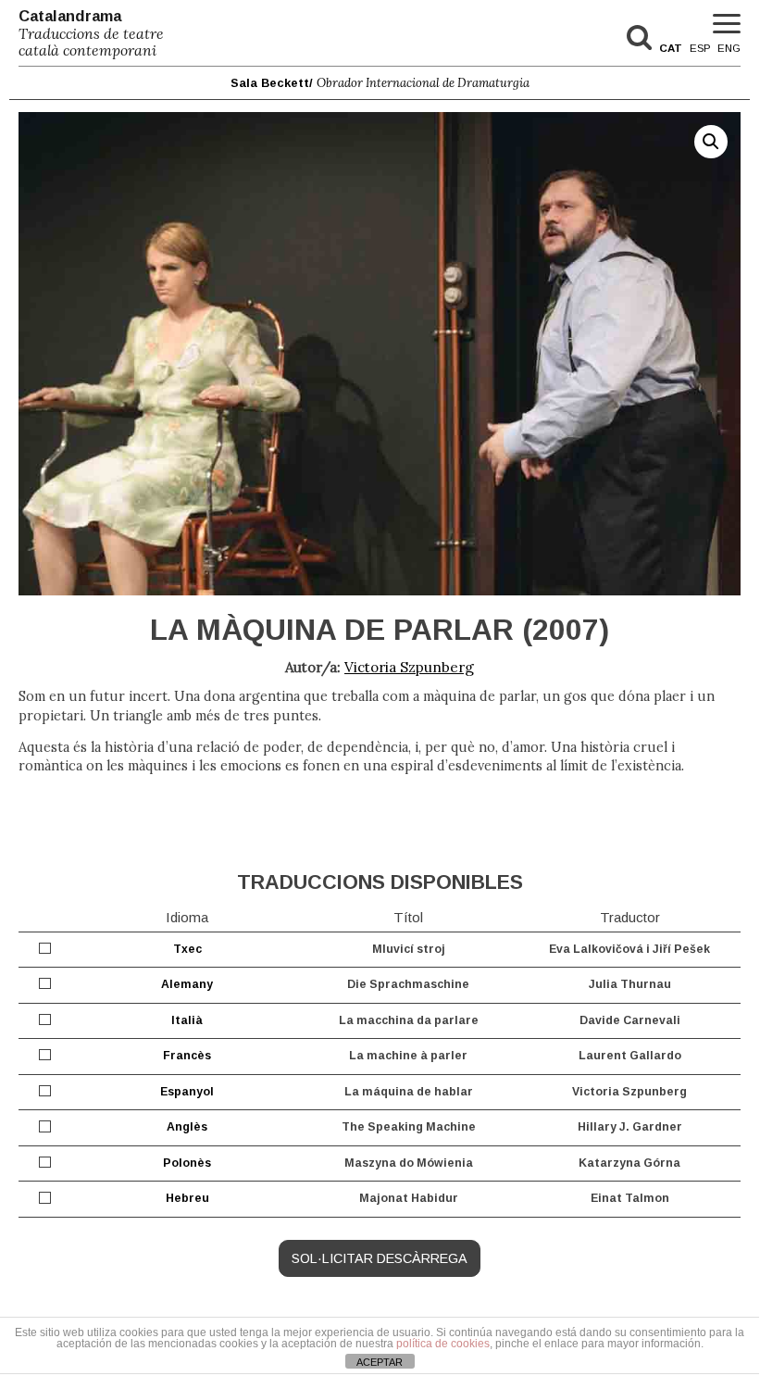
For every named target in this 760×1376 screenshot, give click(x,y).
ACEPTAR (379, 1362)
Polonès (187, 1163)
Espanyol (187, 1091)
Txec (187, 949)
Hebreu (187, 1198)
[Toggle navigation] (727, 24)
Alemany (187, 984)
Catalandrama (91, 33)
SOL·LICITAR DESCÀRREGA (379, 1258)
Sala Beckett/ (380, 83)
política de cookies (443, 1343)
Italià (187, 1020)
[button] (711, 141)
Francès (187, 1055)
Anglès (187, 1126)
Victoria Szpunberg (409, 667)
